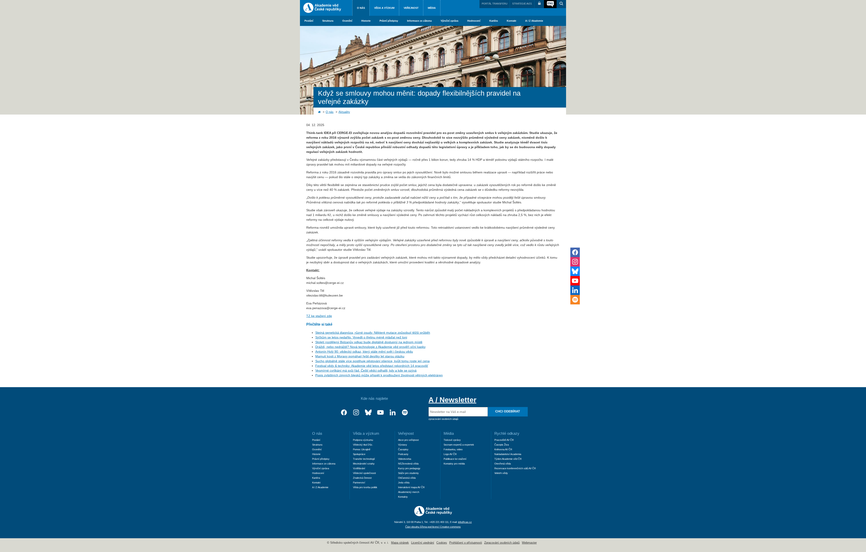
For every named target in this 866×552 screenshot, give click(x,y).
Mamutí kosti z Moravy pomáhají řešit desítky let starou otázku (359, 356)
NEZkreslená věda (408, 463)
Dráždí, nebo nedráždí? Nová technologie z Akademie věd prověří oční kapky (370, 347)
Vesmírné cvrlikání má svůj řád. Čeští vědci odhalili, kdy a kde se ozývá (366, 370)
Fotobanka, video (453, 449)
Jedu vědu (404, 482)
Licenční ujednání (422, 542)
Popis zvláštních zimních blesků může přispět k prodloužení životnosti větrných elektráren (379, 375)
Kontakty (403, 496)
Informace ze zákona (419, 20)
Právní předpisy (389, 20)
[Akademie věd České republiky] (433, 515)
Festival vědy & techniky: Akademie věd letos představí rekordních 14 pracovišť (371, 366)
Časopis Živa (501, 444)
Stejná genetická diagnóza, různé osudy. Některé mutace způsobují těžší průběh (372, 332)
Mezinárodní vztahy (364, 463)
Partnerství (359, 482)
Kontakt (511, 20)
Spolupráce (359, 454)
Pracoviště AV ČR (504, 440)
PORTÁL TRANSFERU (494, 3)
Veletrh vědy (501, 473)
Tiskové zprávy (452, 440)
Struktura (327, 20)
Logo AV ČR (450, 454)
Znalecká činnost (362, 477)
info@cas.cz (465, 522)
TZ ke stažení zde (319, 316)
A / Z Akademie (534, 20)
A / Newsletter (452, 400)
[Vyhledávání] (561, 4)
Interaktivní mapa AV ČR (411, 487)
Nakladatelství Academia (507, 454)
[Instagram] (356, 412)
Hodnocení (473, 20)
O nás (361, 8)
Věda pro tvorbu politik (365, 487)
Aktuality (344, 112)
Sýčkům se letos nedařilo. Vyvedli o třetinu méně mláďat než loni (361, 337)
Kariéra (493, 20)
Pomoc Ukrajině (361, 449)
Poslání (308, 20)
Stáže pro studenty (408, 473)
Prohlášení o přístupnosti (465, 542)
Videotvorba (404, 459)
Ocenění (347, 20)
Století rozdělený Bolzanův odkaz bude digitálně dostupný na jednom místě (368, 342)
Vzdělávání (359, 468)
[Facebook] (344, 412)
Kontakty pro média (454, 463)
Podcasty (403, 454)
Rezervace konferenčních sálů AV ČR (515, 468)
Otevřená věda (502, 463)
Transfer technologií (364, 459)
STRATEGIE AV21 (522, 3)
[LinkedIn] (392, 412)
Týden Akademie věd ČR (508, 459)
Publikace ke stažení (455, 459)
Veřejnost (411, 8)
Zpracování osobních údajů (502, 542)
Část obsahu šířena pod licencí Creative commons (433, 526)
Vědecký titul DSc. (363, 444)
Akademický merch (408, 492)
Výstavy (402, 444)
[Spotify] (404, 412)
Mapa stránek (400, 542)
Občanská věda (407, 477)
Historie (366, 20)
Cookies (441, 542)
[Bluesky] (368, 412)
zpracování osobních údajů (443, 419)
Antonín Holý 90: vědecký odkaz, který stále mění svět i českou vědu (364, 351)
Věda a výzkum (384, 8)
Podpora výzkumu (363, 440)
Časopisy (403, 449)
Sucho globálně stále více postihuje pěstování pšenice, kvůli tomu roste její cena (372, 361)
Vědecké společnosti (364, 473)
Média (432, 8)
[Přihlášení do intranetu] (539, 4)
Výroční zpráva (449, 20)
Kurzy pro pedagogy (409, 468)
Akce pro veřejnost (408, 440)
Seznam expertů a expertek (459, 444)
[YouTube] (380, 412)
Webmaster (529, 542)
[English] (550, 4)
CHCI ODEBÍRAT (507, 411)
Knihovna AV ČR (503, 449)
